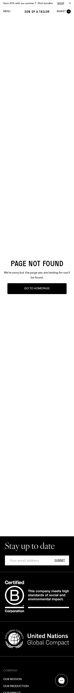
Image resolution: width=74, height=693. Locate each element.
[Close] (69, 3)
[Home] (37, 11)
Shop (60, 3)
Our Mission (12, 679)
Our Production (16, 686)
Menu (6, 11)
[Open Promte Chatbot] (61, 680)
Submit (59, 560)
